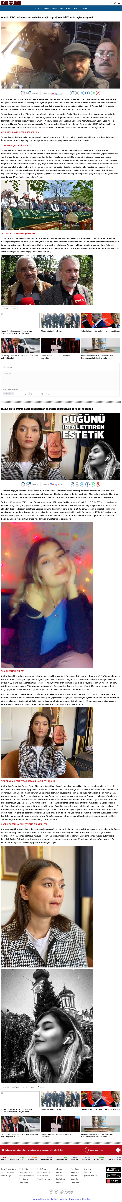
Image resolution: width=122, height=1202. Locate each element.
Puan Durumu (61, 1158)
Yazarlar (74, 1175)
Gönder (8, 394)
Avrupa (46, 8)
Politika (84, 8)
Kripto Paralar (114, 1158)
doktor (24, 1087)
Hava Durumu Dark (8, 1169)
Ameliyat (6, 1087)
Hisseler (74, 1158)
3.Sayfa (38, 8)
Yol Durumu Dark (7, 1172)
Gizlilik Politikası (52, 1199)
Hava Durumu (46, 1158)
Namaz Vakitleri (17, 1158)
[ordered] (32, 393)
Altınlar (59, 1169)
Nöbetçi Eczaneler (26, 1175)
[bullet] (35, 393)
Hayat (76, 8)
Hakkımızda (36, 1199)
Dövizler (59, 1172)
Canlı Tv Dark (24, 1169)
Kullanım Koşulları (76, 1199)
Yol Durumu (99, 1158)
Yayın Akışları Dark (26, 1172)
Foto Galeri (75, 1169)
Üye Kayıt (87, 1172)
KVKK (67, 1199)
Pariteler (86, 1158)
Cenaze (5, 308)
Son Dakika (23, 1179)
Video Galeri (75, 1172)
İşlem (32, 1087)
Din (61, 8)
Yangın (13, 308)
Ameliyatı (15, 1087)
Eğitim (68, 8)
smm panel (23, 1182)
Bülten (54, 8)
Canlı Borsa (41, 1169)
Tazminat (41, 1087)
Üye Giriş (87, 1169)
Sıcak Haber (75, 1182)
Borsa (3, 1158)
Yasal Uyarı (86, 1199)
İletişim (43, 1199)
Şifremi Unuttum (90, 1175)
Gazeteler (32, 1158)
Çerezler (61, 1199)
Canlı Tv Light (6, 1175)
